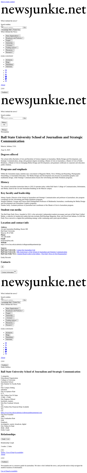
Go (25, 27)
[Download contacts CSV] (2, 267)
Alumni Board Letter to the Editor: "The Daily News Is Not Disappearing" (42, 254)
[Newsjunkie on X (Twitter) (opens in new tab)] (6, 73)
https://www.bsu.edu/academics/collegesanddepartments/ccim (21, 413)
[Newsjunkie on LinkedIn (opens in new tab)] (6, 75)
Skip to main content (8, 2)
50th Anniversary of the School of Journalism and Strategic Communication (41, 252)
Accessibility (19, 452)
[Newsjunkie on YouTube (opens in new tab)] (6, 81)
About (3, 85)
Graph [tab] (3, 439)
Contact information (8, 272)
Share (5, 130)
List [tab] (8, 439)
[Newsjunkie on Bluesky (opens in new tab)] (6, 77)
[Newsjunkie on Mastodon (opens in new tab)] (6, 79)
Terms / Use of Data (7, 452)
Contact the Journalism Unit (25, 250)
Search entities (6, 24)
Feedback (5, 92)
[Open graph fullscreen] (2, 450)
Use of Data (5, 471)
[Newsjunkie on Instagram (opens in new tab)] (6, 71)
